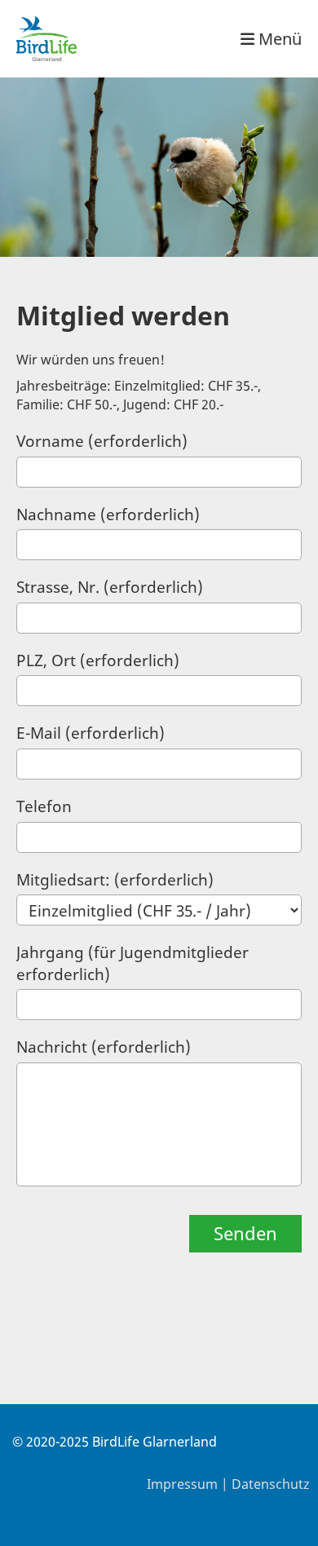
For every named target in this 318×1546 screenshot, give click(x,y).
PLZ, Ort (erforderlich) (97, 660)
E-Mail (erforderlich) (90, 733)
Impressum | (189, 1484)
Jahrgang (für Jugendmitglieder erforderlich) (132, 963)
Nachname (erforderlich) (108, 514)
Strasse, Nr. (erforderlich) (109, 587)
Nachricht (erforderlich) (103, 1047)
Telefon (44, 806)
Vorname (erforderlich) (102, 441)
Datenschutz (271, 1484)
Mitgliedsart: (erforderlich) (115, 879)
